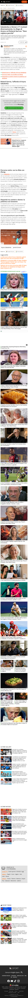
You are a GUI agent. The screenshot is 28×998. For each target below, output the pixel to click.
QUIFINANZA (23, 988)
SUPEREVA (17, 989)
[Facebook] (8, 981)
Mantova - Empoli (20, 878)
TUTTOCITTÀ (11, 988)
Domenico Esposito (8, 45)
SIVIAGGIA (18, 988)
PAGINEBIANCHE (6, 988)
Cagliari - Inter (18, 874)
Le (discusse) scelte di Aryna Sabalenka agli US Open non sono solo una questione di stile (13, 257)
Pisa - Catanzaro (6, 880)
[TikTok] (15, 981)
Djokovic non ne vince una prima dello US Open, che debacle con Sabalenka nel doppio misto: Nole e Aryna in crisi (14, 267)
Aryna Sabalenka (6, 247)
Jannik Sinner (17, 247)
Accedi (24, 1)
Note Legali (11, 991)
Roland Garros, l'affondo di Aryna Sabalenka (14, 72)
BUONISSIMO (11, 989)
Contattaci (13, 975)
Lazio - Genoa (5, 876)
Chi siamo (6, 991)
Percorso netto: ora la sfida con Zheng (12, 74)
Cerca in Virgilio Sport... (13, 972)
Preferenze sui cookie (12, 992)
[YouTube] (12, 981)
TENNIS (4, 8)
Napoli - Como (10, 874)
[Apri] (1, 1)
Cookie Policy (21, 991)
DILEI (15, 988)
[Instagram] (18, 981)
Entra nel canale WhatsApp (14, 108)
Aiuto (18, 992)
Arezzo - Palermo (11, 878)
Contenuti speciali (6, 975)
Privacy (16, 991)
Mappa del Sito (20, 975)
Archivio (15, 977)
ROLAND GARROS (11, 8)
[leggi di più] (26, 46)
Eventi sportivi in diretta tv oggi (16, 871)
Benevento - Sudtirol (16, 880)
